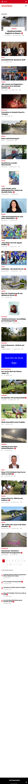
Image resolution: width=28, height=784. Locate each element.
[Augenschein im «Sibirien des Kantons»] (14, 487)
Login (5, 2)
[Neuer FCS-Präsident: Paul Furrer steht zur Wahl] (14, 461)
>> (20, 564)
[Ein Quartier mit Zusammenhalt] (14, 387)
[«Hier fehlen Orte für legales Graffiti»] (14, 232)
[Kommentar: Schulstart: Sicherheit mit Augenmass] (14, 540)
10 (10, 564)
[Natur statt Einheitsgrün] (14, 127)
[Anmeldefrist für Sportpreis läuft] (14, 49)
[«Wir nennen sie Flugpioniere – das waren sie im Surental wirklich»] (14, 73)
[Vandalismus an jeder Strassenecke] (14, 152)
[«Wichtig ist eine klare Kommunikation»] (14, 435)
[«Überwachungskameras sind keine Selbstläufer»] (14, 205)
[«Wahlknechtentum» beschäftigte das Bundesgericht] (14, 308)
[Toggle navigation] (26, 6)
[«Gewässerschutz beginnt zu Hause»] (14, 23)
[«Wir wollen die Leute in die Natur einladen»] (14, 513)
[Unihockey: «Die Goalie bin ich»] (14, 258)
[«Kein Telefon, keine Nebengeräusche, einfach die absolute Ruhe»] (14, 178)
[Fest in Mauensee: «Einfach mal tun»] (14, 334)
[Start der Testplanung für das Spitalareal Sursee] (14, 282)
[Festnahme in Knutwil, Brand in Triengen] (14, 101)
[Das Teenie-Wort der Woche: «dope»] (14, 360)
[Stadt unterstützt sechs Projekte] (14, 411)
